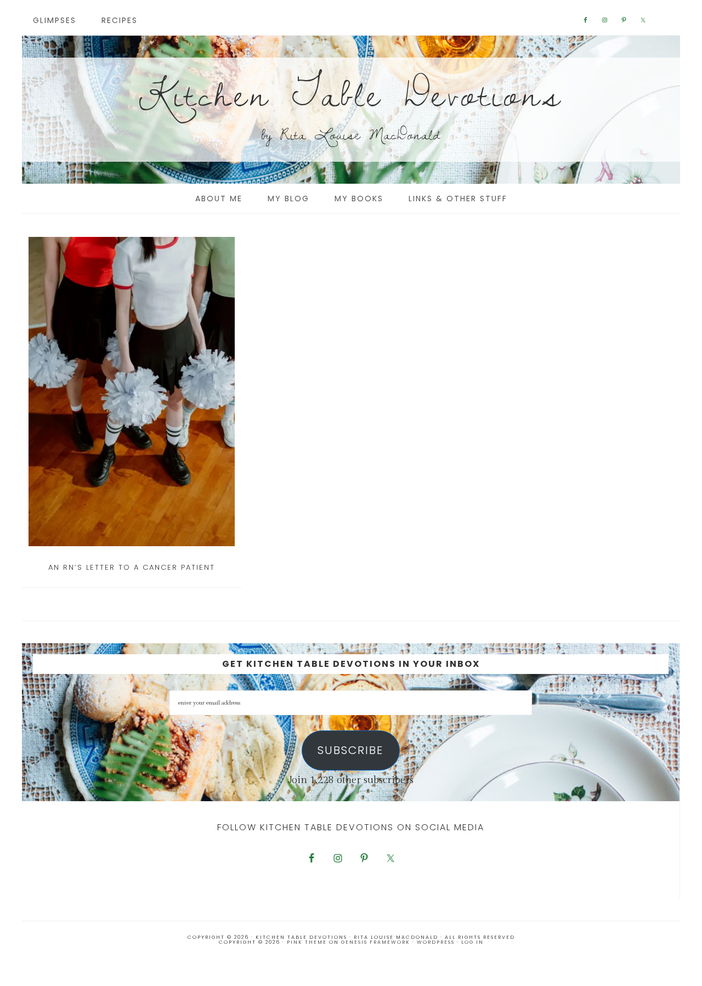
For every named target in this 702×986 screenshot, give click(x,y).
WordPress (436, 942)
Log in (472, 942)
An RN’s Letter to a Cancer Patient (131, 567)
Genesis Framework (375, 942)
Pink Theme (307, 942)
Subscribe (350, 750)
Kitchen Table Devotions (351, 93)
